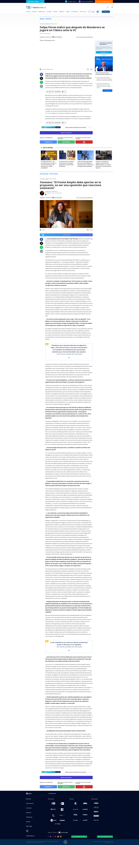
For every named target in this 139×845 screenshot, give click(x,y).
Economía (49, 11)
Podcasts (28, 11)
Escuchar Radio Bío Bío (104, 1)
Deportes (55, 11)
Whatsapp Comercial (80, 836)
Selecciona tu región (33, 1)
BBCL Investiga (74, 11)
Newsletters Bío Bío (72, 1)
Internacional (41, 11)
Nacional (34, 11)
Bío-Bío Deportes (46, 33)
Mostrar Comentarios (66, 132)
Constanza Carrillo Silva (51, 191)
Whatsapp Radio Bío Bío (106, 836)
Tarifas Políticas (30, 835)
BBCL (56, 250)
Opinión (68, 11)
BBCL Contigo (83, 11)
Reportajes (29, 826)
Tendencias (61, 11)
